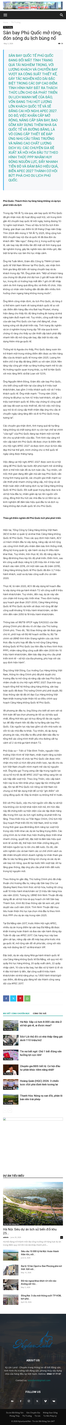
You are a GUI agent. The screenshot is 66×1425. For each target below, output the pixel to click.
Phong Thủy (14, 1416)
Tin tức (38, 1416)
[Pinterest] (20, 998)
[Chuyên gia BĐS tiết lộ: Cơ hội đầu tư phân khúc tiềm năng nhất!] (10, 1069)
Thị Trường (16, 22)
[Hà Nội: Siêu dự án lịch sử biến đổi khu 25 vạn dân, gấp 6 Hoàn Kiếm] (33, 1203)
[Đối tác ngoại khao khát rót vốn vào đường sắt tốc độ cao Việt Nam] (10, 1284)
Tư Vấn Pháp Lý (49, 1416)
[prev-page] (5, 1111)
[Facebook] (6, 998)
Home (5, 22)
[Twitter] (13, 998)
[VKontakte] (54, 1401)
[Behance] (12, 1401)
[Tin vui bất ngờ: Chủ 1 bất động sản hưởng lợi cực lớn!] (10, 1055)
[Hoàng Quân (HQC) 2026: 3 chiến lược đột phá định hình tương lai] (10, 1084)
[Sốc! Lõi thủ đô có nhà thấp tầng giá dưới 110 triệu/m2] (10, 1040)
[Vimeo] (45, 1401)
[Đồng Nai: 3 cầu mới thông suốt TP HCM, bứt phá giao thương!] (10, 1299)
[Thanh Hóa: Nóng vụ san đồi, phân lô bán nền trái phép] (10, 1099)
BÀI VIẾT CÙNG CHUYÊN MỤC (16, 1013)
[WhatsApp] (27, 998)
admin (5, 1237)
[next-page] (10, 1111)
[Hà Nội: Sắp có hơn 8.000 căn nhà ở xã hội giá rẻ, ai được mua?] (10, 1025)
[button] (5, 15)
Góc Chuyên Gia (33, 1412)
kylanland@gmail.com (39, 1380)
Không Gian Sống (50, 1412)
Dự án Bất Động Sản (11, 1224)
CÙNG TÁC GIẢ (39, 1013)
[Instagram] (29, 1401)
